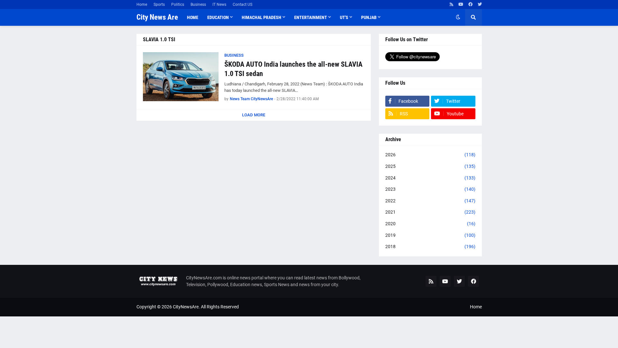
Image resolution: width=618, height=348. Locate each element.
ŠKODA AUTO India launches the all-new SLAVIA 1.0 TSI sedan (293, 69)
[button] (458, 17)
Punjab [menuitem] (369, 17)
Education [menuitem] (218, 17)
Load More (253, 114)
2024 (430, 177)
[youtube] (460, 4)
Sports (159, 4)
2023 (430, 189)
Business (198, 4)
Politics (177, 4)
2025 (430, 166)
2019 (430, 235)
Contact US (242, 4)
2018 (430, 246)
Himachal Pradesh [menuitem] (261, 17)
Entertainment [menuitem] (310, 17)
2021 (430, 212)
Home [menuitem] (192, 17)
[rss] (451, 4)
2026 (430, 154)
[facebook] (470, 4)
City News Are (157, 17)
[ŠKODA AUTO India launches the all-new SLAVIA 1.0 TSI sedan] (181, 76)
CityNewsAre (186, 306)
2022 (430, 200)
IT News (219, 4)
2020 (430, 223)
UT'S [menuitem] (344, 17)
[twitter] (480, 4)
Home (141, 4)
